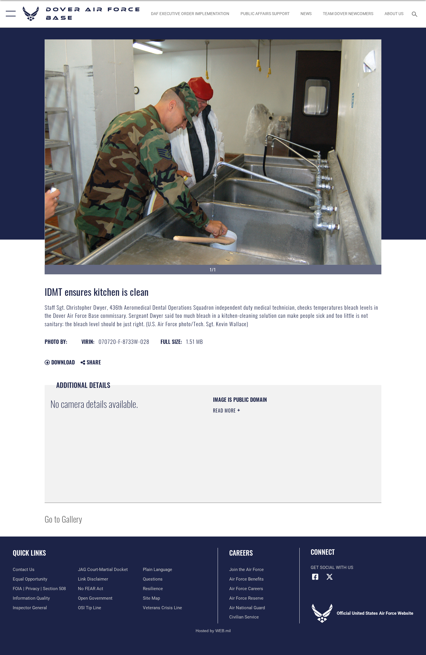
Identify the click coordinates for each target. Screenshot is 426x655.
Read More (225, 410)
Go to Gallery (63, 518)
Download (62, 362)
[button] (9, 14)
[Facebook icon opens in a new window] (315, 576)
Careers (241, 553)
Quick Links (29, 553)
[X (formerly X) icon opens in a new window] (329, 576)
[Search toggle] (415, 13)
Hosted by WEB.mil (213, 630)
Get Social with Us (332, 567)
